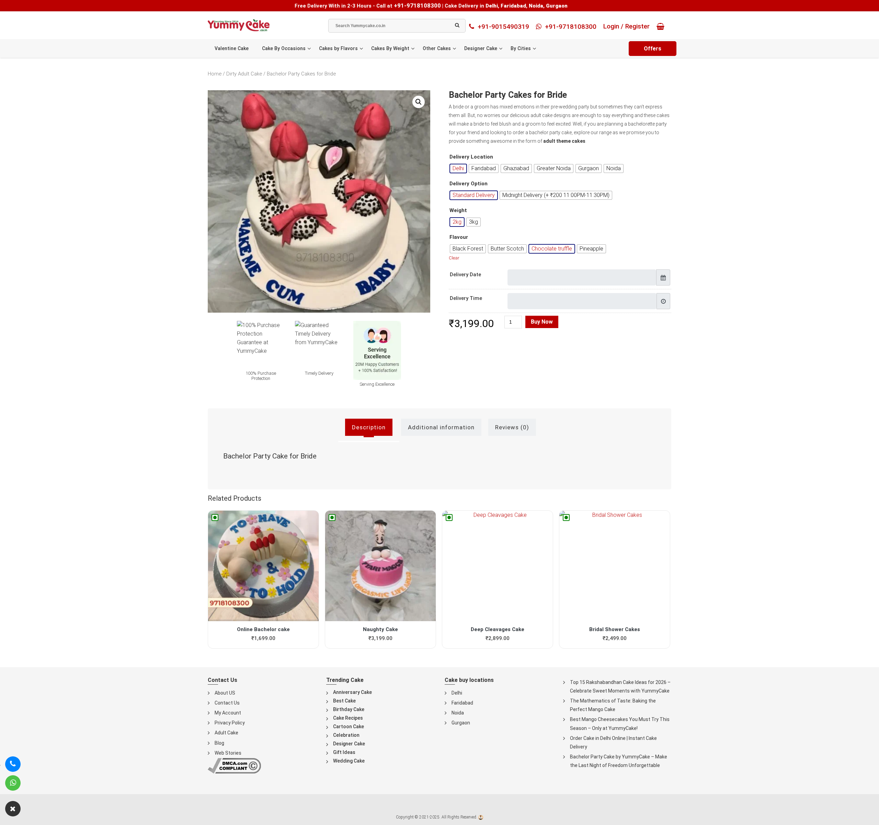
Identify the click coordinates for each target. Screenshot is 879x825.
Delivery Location (471, 157)
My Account (228, 713)
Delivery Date (465, 274)
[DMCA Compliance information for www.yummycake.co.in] (234, 765)
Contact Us (227, 703)
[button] (418, 102)
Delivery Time (466, 298)
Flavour (458, 237)
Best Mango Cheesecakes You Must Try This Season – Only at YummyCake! (620, 724)
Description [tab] (369, 427)
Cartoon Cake (348, 726)
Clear (454, 257)
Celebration (346, 735)
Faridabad (462, 703)
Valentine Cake (232, 48)
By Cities (521, 48)
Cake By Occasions (284, 48)
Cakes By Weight (390, 48)
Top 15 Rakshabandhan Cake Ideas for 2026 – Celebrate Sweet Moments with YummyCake (620, 686)
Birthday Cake (348, 709)
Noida (458, 713)
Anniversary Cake (352, 692)
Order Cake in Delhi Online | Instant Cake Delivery (613, 742)
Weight (458, 210)
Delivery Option (468, 183)
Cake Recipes (348, 718)
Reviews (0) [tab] (512, 427)
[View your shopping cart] (662, 26)
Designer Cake (480, 48)
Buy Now (542, 321)
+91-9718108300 (417, 5)
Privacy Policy (230, 722)
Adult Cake (226, 732)
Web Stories (228, 753)
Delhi (457, 693)
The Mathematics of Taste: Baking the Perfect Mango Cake (613, 705)
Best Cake (344, 701)
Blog (219, 743)
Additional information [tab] (441, 427)
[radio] (458, 168)
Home (214, 74)
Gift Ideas (344, 752)
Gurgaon (461, 722)
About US (225, 693)
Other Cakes (437, 48)
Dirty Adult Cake (244, 74)
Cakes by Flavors (338, 48)
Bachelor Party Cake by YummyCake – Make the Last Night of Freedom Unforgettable (618, 761)
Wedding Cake (349, 761)
